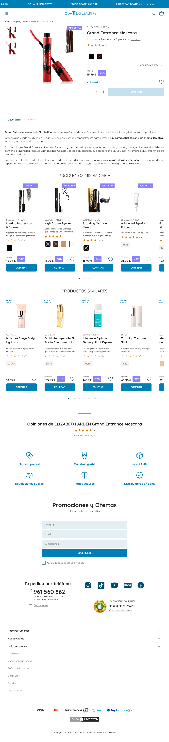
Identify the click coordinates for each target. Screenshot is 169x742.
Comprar (21, 267)
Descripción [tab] (15, 119)
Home (8, 21)
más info (135, 39)
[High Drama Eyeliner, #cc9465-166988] (63, 244)
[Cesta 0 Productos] (161, 13)
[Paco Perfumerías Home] (80, 13)
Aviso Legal (14, 653)
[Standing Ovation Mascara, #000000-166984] (86, 248)
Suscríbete (84, 552)
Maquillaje (18, 21)
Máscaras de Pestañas (41, 21)
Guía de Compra (17, 646)
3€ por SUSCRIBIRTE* (33, 4)
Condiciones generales (20, 660)
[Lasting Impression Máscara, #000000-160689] (9, 248)
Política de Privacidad (19, 668)
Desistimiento (15, 690)
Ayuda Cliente (16, 638)
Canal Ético (14, 675)
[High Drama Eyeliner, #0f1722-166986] (48, 244)
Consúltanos (41, 605)
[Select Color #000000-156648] (91, 56)
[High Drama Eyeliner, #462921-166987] (55, 244)
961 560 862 (49, 591)
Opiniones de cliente (120, 610)
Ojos (26, 21)
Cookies (12, 683)
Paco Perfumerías (18, 630)
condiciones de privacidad (71, 562)
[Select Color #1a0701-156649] (99, 56)
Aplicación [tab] (33, 119)
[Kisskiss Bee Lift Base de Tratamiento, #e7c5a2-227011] (162, 363)
